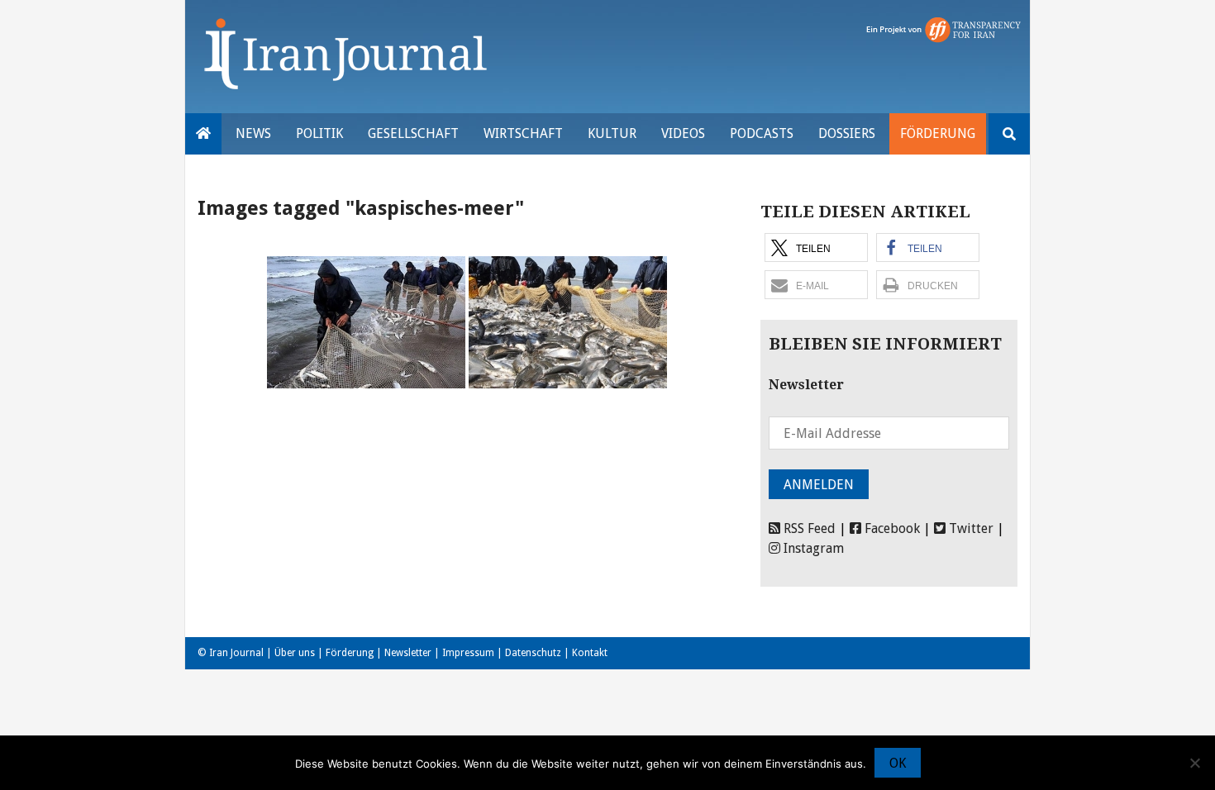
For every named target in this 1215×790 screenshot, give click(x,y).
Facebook (890, 528)
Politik (319, 133)
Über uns (294, 653)
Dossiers (846, 133)
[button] (816, 247)
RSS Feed (808, 528)
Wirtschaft (523, 133)
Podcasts (761, 133)
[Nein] (1194, 762)
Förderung (937, 133)
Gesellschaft (413, 133)
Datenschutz (533, 653)
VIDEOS (683, 133)
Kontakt (590, 653)
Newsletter (407, 653)
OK (897, 763)
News (253, 133)
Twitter (969, 528)
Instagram (812, 548)
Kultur (612, 133)
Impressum (468, 653)
